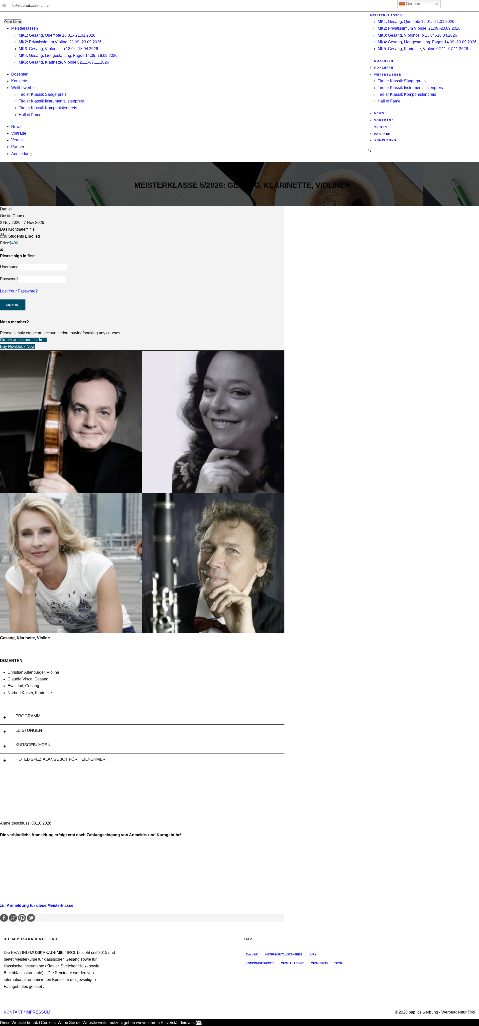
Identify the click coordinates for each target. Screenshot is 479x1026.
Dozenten (19, 74)
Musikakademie (292, 963)
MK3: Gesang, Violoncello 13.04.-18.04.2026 (58, 49)
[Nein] (201, 1024)
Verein (17, 140)
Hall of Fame (30, 115)
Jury (312, 954)
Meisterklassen (24, 28)
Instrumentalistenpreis (283, 954)
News (16, 126)
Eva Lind (252, 954)
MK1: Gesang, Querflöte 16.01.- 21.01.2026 (57, 35)
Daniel (6, 209)
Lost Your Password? (19, 291)
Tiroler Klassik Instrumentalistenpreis (51, 101)
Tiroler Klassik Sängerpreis (43, 94)
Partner (17, 147)
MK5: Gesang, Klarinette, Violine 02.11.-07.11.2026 (64, 62)
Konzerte (19, 81)
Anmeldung (21, 154)
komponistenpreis (260, 963)
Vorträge (18, 133)
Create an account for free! (23, 340)
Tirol (338, 963)
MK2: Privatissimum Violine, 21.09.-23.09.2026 (60, 42)
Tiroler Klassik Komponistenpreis (48, 108)
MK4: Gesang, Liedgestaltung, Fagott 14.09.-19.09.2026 (68, 55)
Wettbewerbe (23, 88)
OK (198, 1023)
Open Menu (12, 22)
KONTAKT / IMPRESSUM (27, 1012)
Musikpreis (319, 963)
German (412, 3)
